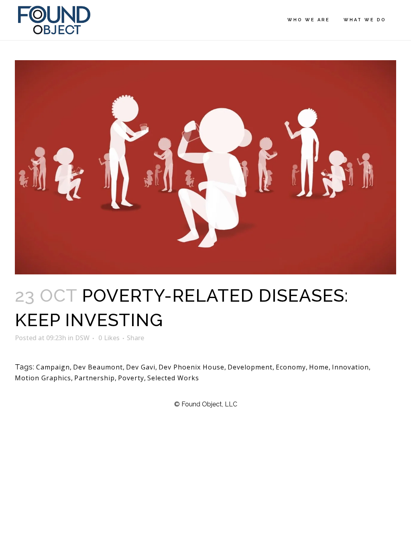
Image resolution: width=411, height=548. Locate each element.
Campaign (53, 367)
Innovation (350, 367)
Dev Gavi (140, 367)
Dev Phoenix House (191, 367)
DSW (82, 337)
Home (319, 367)
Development (250, 367)
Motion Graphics (43, 377)
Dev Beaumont (98, 367)
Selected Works (173, 377)
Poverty (131, 377)
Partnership (94, 377)
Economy (291, 367)
